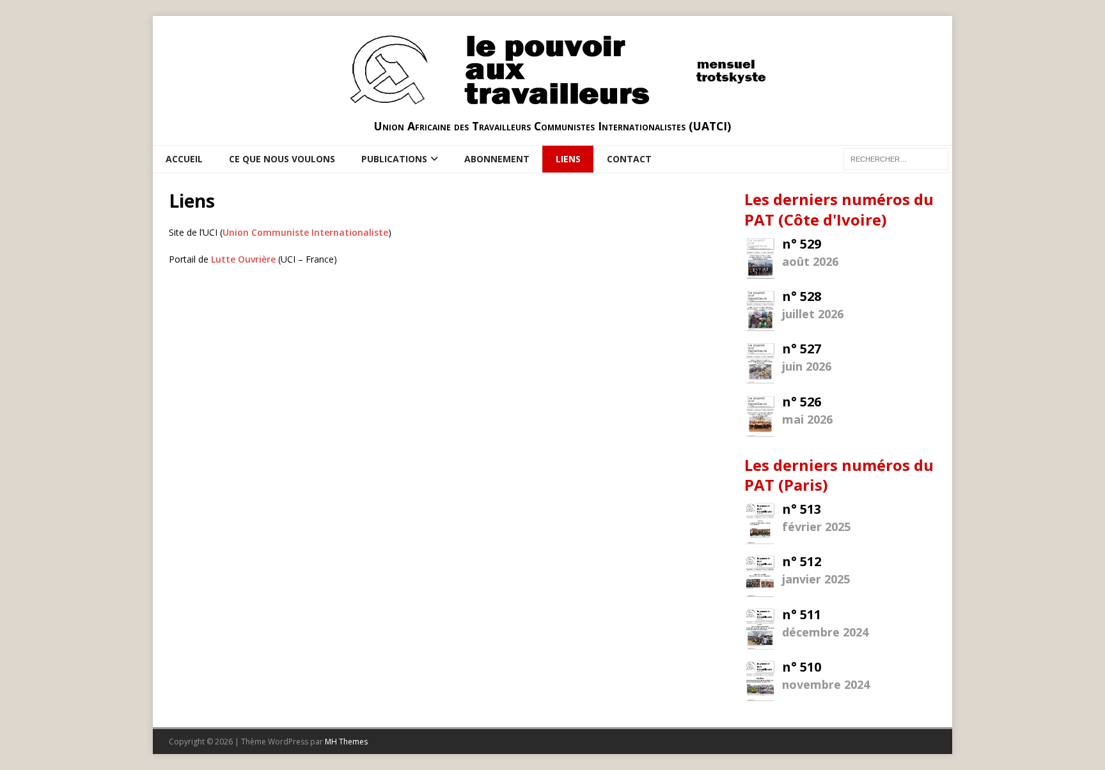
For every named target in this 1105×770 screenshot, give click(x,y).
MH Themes (346, 741)
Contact (629, 159)
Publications (394, 159)
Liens (568, 159)
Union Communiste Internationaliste (305, 232)
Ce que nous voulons (282, 159)
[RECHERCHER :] (895, 158)
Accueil (184, 159)
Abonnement (496, 159)
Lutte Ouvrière (243, 259)
